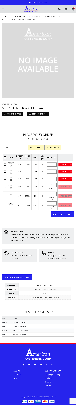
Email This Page (39, 114)
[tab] (17, 277)
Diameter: (36, 147)
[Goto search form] (61, 9)
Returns (48, 382)
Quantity (51, 157)
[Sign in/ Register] (66, 9)
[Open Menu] (3, 9)
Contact (48, 385)
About (17, 371)
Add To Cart (65, 157)
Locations (17, 374)
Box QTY (42, 157)
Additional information (17, 277)
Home (4, 16)
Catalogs (48, 378)
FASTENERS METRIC (17, 16)
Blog (15, 378)
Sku (11, 157)
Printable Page (14, 114)
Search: (15, 147)
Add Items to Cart (62, 214)
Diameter (19, 157)
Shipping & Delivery (52, 374)
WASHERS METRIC (35, 16)
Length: (52, 147)
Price (35, 157)
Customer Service (53, 371)
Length (27, 157)
